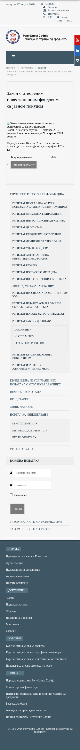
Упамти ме (20, 495)
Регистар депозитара (27, 227)
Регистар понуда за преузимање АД (38, 313)
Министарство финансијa (22, 687)
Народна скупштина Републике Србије (30, 680)
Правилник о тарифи (19, 617)
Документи (23, 329)
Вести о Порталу (24, 437)
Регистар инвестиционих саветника (39, 279)
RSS (49, 17)
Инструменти (24, 336)
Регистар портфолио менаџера (34, 272)
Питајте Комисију (17, 582)
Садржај (50, 3)
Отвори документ (23, 164)
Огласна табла (22, 449)
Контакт (52, 7)
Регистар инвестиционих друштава (38, 220)
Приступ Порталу (24, 423)
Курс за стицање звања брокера (25, 645)
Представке (19, 399)
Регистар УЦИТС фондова (30, 248)
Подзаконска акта (16, 604)
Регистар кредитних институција (37, 234)
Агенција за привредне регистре (26, 710)
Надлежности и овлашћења (23, 569)
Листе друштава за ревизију (33, 286)
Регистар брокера (24, 265)
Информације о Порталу (29, 430)
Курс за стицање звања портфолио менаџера (33, 652)
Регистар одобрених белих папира (37, 213)
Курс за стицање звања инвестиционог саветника (36, 659)
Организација (14, 563)
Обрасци (11, 611)
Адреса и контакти (17, 576)
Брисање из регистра (29, 343)
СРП (59, 20)
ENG (69, 20)
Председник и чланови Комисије (26, 556)
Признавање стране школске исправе (29, 665)
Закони (10, 598)
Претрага (53, 13)
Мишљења (12, 624)
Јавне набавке (21, 406)
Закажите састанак (58, 10)
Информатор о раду (25, 391)
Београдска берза (16, 703)
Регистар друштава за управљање (37, 241)
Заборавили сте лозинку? (30, 529)
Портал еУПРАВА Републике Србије (28, 716)
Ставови (11, 631)
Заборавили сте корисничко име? (36, 521)
